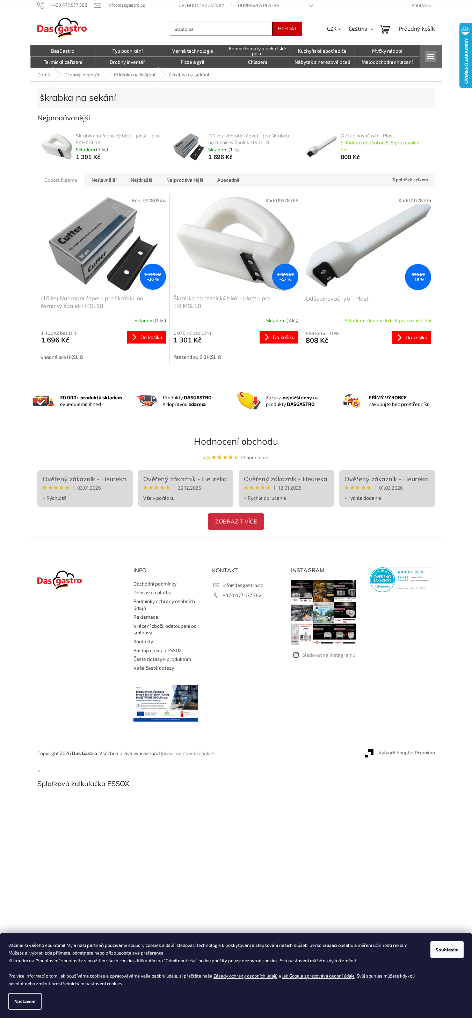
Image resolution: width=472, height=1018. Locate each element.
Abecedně (228, 180)
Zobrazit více (236, 521)
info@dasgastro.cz (243, 585)
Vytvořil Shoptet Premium (406, 752)
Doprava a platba (258, 5)
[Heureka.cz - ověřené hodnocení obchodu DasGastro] (402, 579)
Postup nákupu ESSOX (157, 650)
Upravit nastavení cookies (187, 753)
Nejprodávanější (184, 180)
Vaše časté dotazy (153, 668)
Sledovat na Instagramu (328, 655)
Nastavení (25, 1001)
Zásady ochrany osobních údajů (245, 976)
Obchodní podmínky (201, 5)
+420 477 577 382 (242, 595)
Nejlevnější (104, 180)
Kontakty (143, 641)
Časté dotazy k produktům (162, 659)
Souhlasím (447, 949)
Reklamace (145, 617)
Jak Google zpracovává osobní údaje (318, 976)
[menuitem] (62, 50)
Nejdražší (141, 180)
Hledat (287, 28)
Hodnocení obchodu (236, 441)
